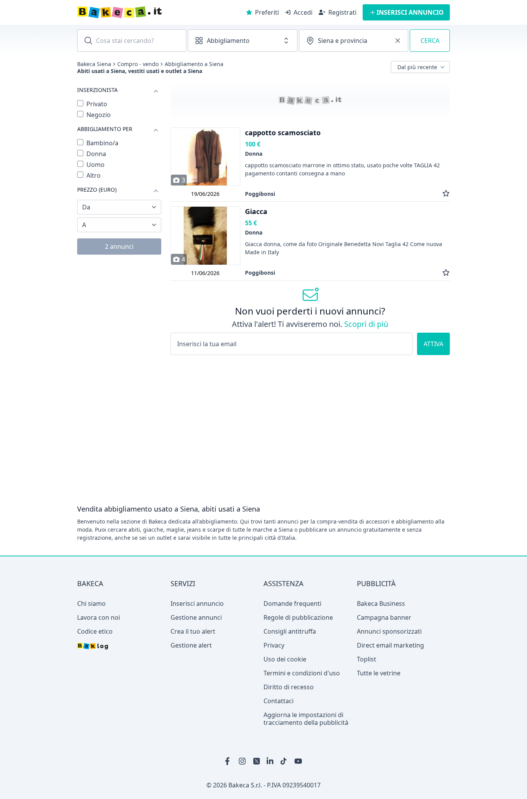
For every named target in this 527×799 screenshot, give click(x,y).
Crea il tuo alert (193, 631)
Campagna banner (384, 617)
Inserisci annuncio (197, 603)
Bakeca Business (381, 603)
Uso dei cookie (285, 659)
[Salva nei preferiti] (446, 194)
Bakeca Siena (94, 64)
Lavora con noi (98, 617)
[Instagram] (243, 761)
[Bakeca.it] (147, 12)
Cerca (430, 40)
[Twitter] (256, 761)
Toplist (366, 659)
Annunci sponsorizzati (389, 631)
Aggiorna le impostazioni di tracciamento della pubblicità (306, 719)
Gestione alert (191, 645)
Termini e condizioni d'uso (302, 673)
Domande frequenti (292, 603)
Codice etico (95, 631)
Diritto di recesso (289, 687)
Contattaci (279, 701)
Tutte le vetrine (378, 673)
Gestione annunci (196, 617)
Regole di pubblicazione (298, 617)
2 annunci (119, 246)
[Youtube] (298, 761)
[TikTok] (284, 761)
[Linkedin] (270, 761)
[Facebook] (229, 761)
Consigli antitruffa (290, 631)
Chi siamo (91, 603)
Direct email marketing (390, 645)
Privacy (274, 645)
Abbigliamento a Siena (194, 64)
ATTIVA (433, 344)
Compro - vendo (138, 64)
